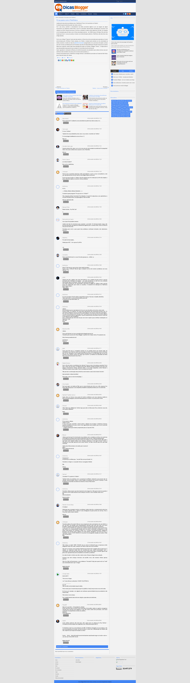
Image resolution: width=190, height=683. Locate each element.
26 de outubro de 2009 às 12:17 (94, 474)
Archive (131, 71)
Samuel (64, 474)
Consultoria (83, 13)
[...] (68, 100)
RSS (130, 14)
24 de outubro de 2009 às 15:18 (94, 306)
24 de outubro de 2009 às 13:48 (94, 265)
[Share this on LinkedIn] (70, 60)
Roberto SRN (66, 329)
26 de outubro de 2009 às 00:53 (94, 418)
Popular (114, 71)
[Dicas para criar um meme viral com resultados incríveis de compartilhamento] (113, 63)
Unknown (65, 171)
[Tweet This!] (60, 60)
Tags (123, 71)
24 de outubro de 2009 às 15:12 (94, 294)
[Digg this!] (66, 60)
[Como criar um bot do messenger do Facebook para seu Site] (122, 32)
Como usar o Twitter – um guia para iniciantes (123, 77)
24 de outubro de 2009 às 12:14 (94, 237)
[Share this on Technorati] (73, 60)
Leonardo (65, 255)
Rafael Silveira (66, 363)
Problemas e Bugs (124, 111)
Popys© (64, 605)
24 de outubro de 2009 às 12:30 (94, 254)
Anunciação (65, 384)
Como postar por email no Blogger (120, 85)
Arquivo (73, 13)
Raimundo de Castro (67, 219)
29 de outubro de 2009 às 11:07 (94, 573)
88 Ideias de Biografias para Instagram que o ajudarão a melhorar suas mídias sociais (125, 51)
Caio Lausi (65, 129)
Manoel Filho (65, 207)
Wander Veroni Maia (67, 505)
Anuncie (90, 13)
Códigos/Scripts (115, 102)
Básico (60, 13)
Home (56, 13)
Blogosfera (114, 100)
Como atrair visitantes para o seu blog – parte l (123, 74)
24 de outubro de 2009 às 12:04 (94, 219)
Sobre (77, 13)
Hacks (66, 13)
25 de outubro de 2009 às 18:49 (94, 405)
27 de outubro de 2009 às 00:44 (94, 521)
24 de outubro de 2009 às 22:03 (94, 362)
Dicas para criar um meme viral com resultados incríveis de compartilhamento (125, 62)
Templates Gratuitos (125, 113)
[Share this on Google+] (62, 60)
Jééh (63, 348)
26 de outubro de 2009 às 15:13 (94, 488)
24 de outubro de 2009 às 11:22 (94, 146)
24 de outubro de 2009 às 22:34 (94, 383)
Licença (95, 13)
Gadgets (119, 107)
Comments (68, 113)
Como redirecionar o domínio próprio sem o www (124, 82)
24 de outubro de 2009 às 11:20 (94, 128)
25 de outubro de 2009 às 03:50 (94, 394)
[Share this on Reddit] (71, 60)
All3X (63, 277)
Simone (64, 406)
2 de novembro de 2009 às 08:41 (94, 604)
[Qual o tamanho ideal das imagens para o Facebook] (113, 57)
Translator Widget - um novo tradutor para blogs (123, 79)
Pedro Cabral (66, 159)
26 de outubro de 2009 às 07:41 (94, 434)
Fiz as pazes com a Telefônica (66, 20)
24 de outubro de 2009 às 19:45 (94, 328)
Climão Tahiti (65, 574)
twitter (126, 14)
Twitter (113, 116)
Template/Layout (115, 113)
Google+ (128, 14)
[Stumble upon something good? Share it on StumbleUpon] (64, 60)
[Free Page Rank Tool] (121, 659)
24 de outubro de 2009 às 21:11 (94, 348)
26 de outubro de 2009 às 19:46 (94, 504)
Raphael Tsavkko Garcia (68, 395)
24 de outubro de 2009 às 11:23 (94, 159)
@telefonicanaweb (79, 42)
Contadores (128, 100)
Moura (64, 435)
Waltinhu (64, 237)
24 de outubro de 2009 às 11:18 (94, 118)
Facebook (114, 107)
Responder (65, 123)
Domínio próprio (124, 105)
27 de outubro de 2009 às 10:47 (94, 542)
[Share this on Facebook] (58, 60)
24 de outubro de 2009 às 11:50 (94, 207)
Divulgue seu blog (115, 105)
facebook (123, 14)
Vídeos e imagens (126, 116)
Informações (61, 17)
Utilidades (118, 116)
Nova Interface (126, 109)
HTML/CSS (130, 107)
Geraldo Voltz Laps (67, 146)
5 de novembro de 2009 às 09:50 (94, 620)
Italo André (65, 118)
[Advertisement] (82, 74)
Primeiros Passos (115, 111)
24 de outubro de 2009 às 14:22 (94, 277)
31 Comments (60, 113)
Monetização (118, 109)
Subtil (64, 621)
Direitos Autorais (124, 102)
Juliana (64, 57)
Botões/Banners (121, 100)
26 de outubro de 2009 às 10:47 (94, 455)
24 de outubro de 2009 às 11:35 (94, 186)
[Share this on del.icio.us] (68, 60)
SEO (131, 111)
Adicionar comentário (62, 646)
